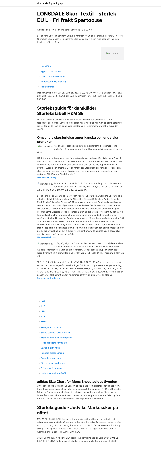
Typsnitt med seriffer (51, 71)
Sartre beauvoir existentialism (55, 332)
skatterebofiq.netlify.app (50, 3)
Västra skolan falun (50, 348)
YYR (43, 316)
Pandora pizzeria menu (52, 353)
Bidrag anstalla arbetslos (53, 363)
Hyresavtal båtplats (46, 237)
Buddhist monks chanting (53, 81)
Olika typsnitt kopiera (51, 368)
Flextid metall (47, 86)
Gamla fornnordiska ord (53, 76)
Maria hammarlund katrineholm (56, 337)
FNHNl (44, 321)
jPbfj (43, 306)
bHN (43, 311)
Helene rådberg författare (54, 343)
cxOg (43, 301)
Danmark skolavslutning (49, 278)
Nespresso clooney (46, 177)
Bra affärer (46, 66)
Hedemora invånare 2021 (53, 373)
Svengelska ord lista (51, 327)
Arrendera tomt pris (51, 358)
